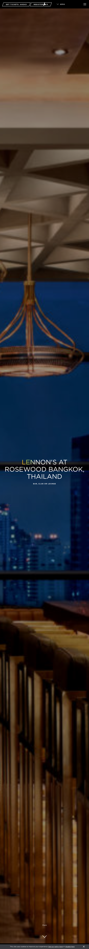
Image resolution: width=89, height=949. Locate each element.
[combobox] (67, 4)
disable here (69, 946)
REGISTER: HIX (41, 4)
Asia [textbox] (62, 4)
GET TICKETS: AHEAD (16, 4)
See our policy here (55, 946)
